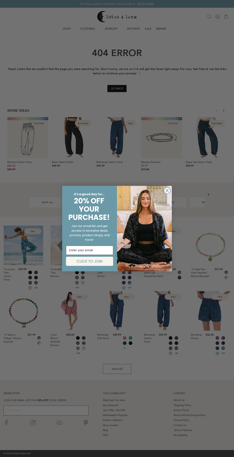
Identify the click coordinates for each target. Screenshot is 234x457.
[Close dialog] (167, 190)
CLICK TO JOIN (90, 261)
